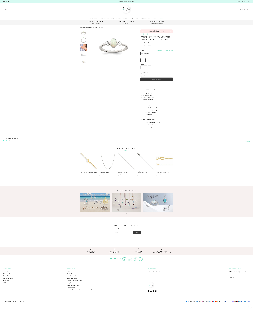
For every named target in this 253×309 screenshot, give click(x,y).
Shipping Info (70, 273)
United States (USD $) (241, 1)
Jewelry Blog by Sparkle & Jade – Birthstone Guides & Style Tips (80, 290)
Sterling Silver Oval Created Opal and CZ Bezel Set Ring (94, 27)
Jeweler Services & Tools (72, 275)
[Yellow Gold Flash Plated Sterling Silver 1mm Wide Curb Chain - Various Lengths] (88, 161)
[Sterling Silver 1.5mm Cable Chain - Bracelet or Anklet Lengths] (126, 161)
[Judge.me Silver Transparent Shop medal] (130, 259)
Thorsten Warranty (71, 287)
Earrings (131, 18)
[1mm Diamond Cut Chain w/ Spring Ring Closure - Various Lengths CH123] (164, 161)
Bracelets (125, 18)
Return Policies (6, 273)
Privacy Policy (70, 283)
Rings (112, 18)
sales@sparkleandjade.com (156, 271)
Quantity (142, 64)
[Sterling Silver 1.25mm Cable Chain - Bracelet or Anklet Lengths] (145, 161)
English (248, 1)
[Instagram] (4, 1)
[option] (114, 45)
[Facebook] (3, 1)
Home (81, 27)
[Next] (136, 46)
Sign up (137, 232)
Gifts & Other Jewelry (145, 18)
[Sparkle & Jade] (126, 9)
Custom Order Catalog (72, 278)
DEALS (154, 18)
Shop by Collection (104, 18)
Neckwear (118, 18)
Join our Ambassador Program (73, 285)
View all (126, 150)
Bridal (137, 18)
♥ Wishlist (161, 18)
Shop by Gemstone (94, 18)
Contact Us (5, 271)
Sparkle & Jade (8, 305)
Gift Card (5, 283)
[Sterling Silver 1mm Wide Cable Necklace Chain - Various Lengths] (107, 161)
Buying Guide (6, 280)
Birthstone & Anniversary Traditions (74, 280)
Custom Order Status (7, 275)
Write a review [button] (248, 141)
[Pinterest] (6, 1)
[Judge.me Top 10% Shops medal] (141, 259)
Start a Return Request (8, 278)
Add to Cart (156, 79)
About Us (69, 271)
